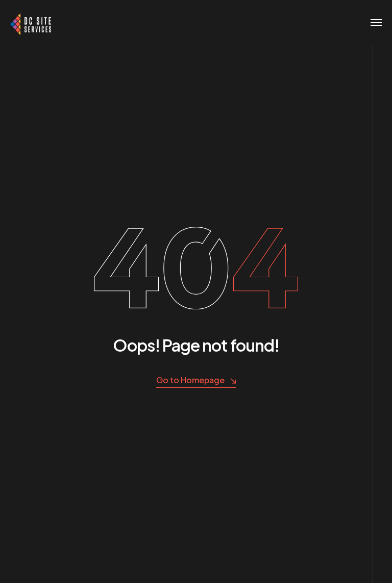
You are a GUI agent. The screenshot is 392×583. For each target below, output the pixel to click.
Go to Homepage (190, 380)
